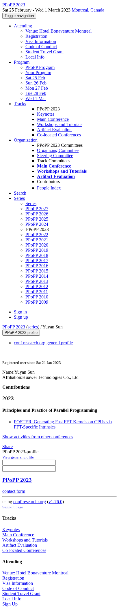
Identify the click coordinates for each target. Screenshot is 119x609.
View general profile (18, 457)
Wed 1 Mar (35, 98)
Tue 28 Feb (35, 93)
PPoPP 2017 (36, 260)
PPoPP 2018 (36, 255)
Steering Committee (55, 155)
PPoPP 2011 (36, 291)
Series (30, 203)
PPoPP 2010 (36, 296)
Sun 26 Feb (36, 82)
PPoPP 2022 (36, 234)
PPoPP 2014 (36, 276)
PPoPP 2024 (36, 224)
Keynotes (45, 114)
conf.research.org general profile (43, 342)
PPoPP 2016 (36, 265)
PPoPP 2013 (36, 281)
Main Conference (53, 119)
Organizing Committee (58, 150)
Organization (26, 140)
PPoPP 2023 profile (21, 332)
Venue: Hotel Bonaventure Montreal (58, 31)
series (33, 326)
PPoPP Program (40, 67)
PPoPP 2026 (36, 213)
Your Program (38, 72)
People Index (49, 187)
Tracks (20, 103)
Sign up (21, 317)
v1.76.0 (55, 501)
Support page (12, 507)
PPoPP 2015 (36, 270)
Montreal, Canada (88, 9)
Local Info (34, 56)
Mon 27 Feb (36, 88)
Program (21, 62)
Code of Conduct (41, 46)
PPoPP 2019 (36, 250)
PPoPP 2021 (36, 239)
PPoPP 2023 (13, 326)
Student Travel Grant (44, 51)
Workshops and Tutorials (59, 124)
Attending (23, 25)
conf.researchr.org (29, 501)
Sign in (20, 311)
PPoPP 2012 (36, 286)
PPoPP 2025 (36, 219)
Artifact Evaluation (54, 129)
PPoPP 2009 (36, 302)
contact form (13, 491)
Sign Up (10, 604)
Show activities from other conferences (37, 436)
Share (7, 446)
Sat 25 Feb (35, 77)
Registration (36, 36)
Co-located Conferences (59, 134)
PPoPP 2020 (36, 245)
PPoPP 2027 (36, 208)
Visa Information (40, 41)
